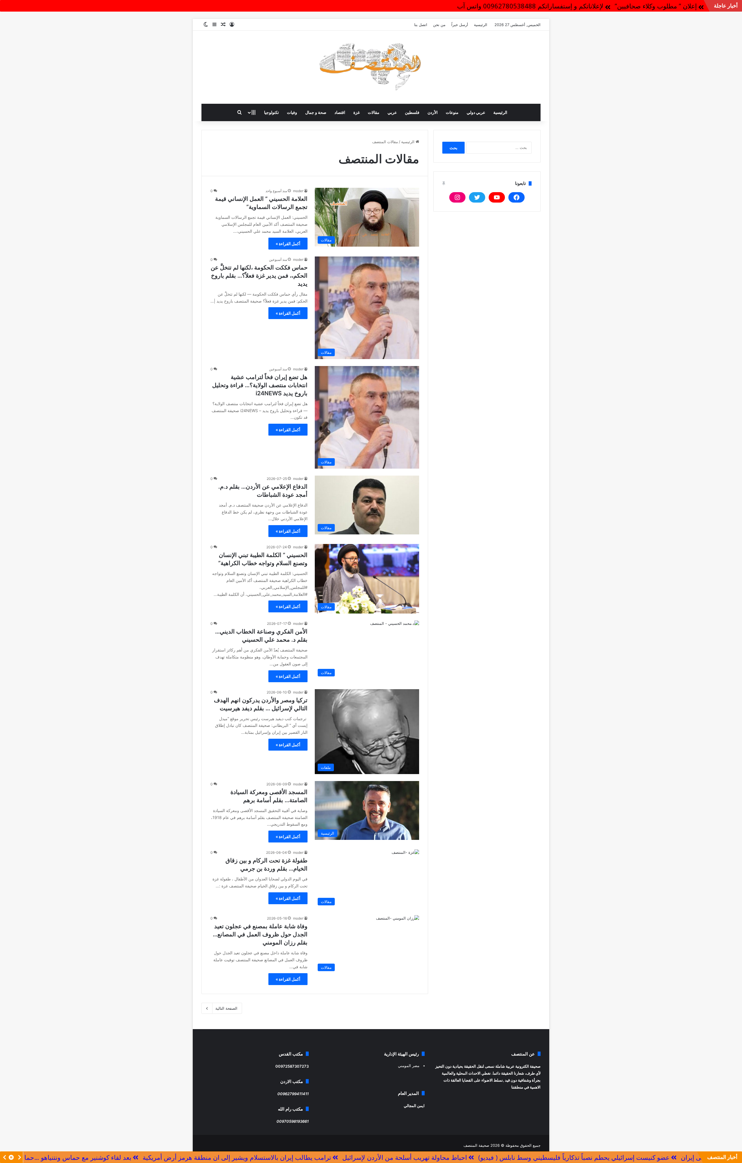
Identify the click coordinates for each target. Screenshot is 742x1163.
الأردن (433, 112)
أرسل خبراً (459, 24)
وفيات (292, 112)
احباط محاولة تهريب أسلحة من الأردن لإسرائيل (477, 1157)
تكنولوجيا (271, 112)
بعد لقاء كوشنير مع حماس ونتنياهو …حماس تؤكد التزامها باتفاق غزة (114, 1157)
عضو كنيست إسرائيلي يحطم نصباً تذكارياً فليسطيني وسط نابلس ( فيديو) (646, 1157)
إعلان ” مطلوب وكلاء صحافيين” (656, 5)
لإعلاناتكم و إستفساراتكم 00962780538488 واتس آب (530, 5)
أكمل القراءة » (288, 243)
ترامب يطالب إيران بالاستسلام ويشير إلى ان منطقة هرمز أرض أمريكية (309, 1157)
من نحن (439, 24)
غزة (356, 112)
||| (253, 112)
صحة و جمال (315, 112)
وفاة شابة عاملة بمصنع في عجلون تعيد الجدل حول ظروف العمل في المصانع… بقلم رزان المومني (260, 934)
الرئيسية (480, 24)
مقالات (373, 112)
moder (298, 191)
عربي (392, 112)
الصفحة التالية (226, 1008)
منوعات (452, 112)
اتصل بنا (420, 24)
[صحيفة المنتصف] (371, 67)
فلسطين (412, 112)
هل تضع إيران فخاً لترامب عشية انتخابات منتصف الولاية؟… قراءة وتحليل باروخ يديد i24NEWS (260, 385)
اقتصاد (339, 112)
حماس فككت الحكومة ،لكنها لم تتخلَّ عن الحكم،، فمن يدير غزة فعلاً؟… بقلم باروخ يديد (259, 275)
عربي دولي (476, 112)
